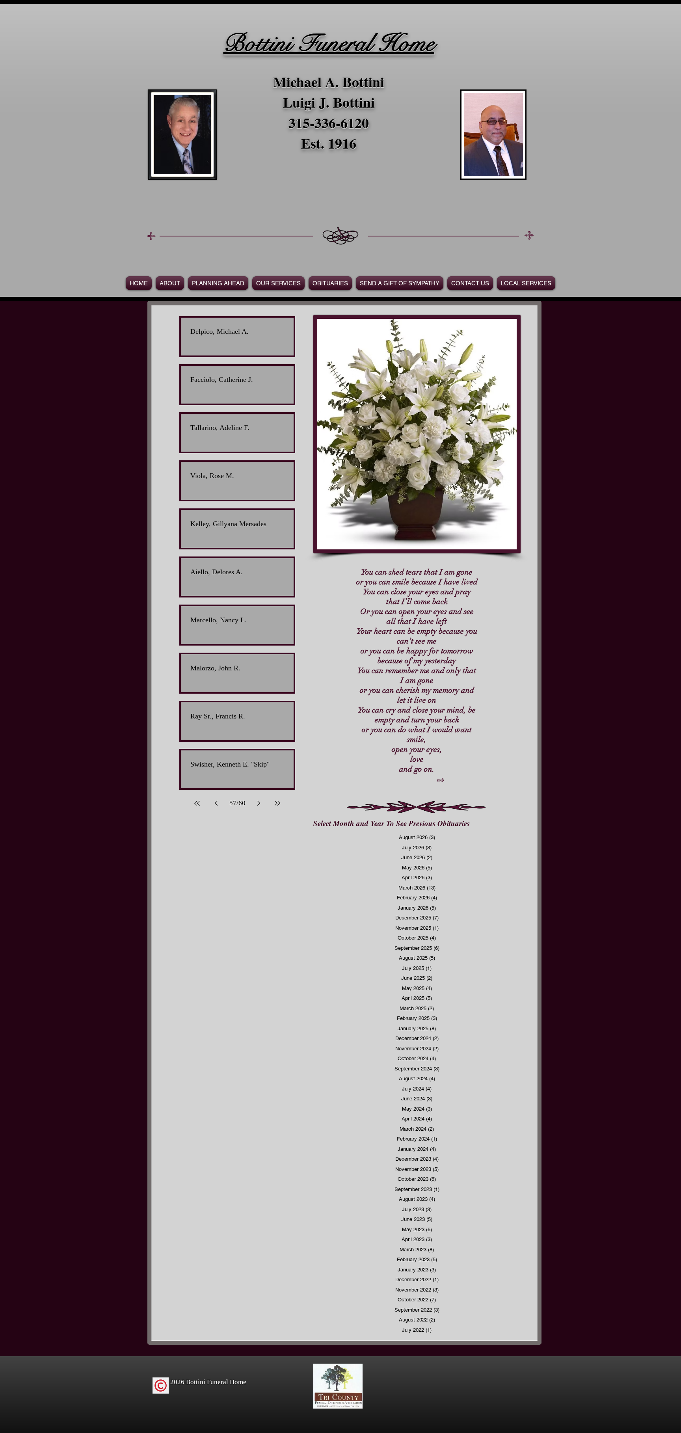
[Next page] (258, 803)
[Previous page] (216, 803)
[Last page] (277, 803)
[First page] (197, 803)
